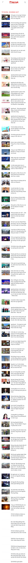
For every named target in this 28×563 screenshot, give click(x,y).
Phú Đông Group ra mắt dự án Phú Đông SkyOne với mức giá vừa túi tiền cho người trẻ (18, 358)
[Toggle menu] (3, 2)
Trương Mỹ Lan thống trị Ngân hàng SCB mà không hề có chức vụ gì (18, 416)
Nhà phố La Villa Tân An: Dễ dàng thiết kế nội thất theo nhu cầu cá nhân (18, 174)
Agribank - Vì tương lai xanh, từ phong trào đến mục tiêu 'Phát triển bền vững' (18, 326)
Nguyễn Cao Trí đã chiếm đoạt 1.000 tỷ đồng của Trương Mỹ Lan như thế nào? (18, 365)
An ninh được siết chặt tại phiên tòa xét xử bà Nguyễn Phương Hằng (18, 491)
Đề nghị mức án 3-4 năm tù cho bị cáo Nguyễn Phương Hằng (18, 476)
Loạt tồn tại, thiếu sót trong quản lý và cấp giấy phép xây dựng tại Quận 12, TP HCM (18, 231)
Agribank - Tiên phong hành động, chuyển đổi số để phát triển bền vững (18, 110)
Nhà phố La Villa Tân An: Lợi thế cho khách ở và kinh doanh (18, 206)
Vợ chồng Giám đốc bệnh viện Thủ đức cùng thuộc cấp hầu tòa (18, 431)
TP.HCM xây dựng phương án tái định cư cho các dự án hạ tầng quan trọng (18, 548)
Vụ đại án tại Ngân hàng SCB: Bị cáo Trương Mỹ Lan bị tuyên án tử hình (18, 342)
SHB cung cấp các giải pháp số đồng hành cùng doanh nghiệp (18, 159)
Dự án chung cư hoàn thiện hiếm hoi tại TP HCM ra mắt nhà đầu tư (18, 199)
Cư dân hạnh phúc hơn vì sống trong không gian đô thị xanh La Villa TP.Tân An (18, 167)
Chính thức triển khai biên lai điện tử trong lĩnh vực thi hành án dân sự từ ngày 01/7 (18, 44)
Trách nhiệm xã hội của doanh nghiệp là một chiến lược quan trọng (18, 128)
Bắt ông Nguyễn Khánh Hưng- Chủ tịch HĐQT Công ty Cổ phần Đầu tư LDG (18, 424)
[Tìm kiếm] (25, 2)
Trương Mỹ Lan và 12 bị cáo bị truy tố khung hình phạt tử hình (18, 390)
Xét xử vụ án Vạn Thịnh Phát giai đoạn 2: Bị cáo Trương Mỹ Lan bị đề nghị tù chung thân (18, 223)
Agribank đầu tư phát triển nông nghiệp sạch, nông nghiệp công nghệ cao (18, 93)
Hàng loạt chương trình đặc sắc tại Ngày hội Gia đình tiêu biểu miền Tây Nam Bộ (18, 439)
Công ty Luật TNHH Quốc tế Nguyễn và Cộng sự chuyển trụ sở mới (18, 151)
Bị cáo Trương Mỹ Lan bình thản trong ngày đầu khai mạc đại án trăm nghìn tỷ (18, 373)
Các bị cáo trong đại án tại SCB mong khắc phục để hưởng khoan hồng (17, 350)
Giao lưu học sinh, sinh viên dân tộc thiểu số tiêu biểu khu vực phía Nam (18, 69)
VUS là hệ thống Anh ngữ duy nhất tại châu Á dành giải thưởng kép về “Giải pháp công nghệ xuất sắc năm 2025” (18, 26)
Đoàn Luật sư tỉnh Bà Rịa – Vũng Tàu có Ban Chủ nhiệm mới (18, 144)
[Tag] (14, 2)
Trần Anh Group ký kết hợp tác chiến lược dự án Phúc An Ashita (18, 264)
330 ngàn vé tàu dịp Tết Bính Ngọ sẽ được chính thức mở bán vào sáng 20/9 (18, 16)
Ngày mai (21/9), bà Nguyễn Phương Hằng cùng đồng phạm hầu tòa (18, 499)
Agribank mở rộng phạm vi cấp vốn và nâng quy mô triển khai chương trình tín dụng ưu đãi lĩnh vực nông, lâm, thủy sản (18, 119)
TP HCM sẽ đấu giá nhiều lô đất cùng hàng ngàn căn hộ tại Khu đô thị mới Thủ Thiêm (18, 555)
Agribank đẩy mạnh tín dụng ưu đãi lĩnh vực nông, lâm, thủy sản (18, 76)
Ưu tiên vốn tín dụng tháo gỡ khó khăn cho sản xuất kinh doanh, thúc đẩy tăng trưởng (18, 318)
